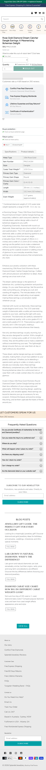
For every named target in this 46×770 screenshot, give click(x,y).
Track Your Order (10, 707)
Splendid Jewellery (16, 765)
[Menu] (43, 12)
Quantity (5, 64)
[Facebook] (5, 753)
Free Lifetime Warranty (13, 676)
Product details (27, 151)
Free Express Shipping (13, 666)
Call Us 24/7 (9, 712)
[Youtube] (21, 753)
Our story (8, 645)
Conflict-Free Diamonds (13, 650)
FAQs (6, 681)
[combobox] (23, 19)
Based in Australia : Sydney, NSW (17, 717)
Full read (11, 547)
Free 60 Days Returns (13, 671)
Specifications (10, 151)
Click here (36, 53)
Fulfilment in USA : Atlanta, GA (16, 721)
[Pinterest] (10, 753)
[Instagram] (16, 753)
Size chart (7, 56)
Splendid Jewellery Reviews (15, 655)
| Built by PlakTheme (31, 765)
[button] (23, 75)
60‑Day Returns (37, 64)
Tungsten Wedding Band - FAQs (17, 686)
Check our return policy (11, 140)
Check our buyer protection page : (14, 132)
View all (23, 626)
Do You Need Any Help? (13, 697)
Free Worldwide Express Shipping (17, 726)
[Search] (42, 19)
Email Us (8, 702)
